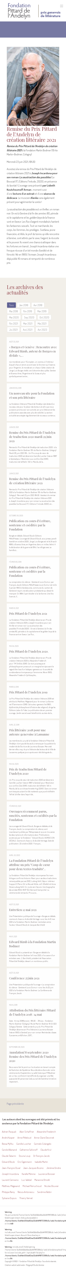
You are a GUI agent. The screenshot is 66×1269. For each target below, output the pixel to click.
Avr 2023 (42, 329)
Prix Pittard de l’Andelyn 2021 (28, 613)
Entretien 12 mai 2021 (23, 910)
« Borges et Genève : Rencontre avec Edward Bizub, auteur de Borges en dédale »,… (33, 351)
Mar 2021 (27, 323)
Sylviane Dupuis (9, 1198)
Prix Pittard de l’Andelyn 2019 (28, 692)
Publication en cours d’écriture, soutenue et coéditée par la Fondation (30, 525)
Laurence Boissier (46, 1173)
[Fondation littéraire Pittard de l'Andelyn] (34, 11)
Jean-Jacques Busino (33, 1167)
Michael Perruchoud (32, 1186)
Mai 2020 (14, 317)
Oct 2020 (44, 317)
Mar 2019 (41, 311)
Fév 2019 (27, 311)
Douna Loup (24, 1155)
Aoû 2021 (27, 329)
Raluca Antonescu (26, 1192)
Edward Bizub (8, 1161)
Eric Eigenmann (25, 1161)
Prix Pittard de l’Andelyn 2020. (28, 651)
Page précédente (15, 1103)
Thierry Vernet (26, 1198)
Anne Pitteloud (24, 1137)
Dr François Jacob (41, 1155)
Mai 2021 (42, 323)
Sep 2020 (29, 317)
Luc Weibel (26, 1179)
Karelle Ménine (28, 1173)
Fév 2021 (13, 323)
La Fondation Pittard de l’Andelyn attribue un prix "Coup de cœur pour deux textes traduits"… (31, 865)
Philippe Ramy (8, 1192)
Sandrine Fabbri (44, 1192)
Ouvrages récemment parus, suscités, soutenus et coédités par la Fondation (33, 815)
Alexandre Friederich (46, 1131)
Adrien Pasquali (9, 1131)
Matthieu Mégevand (11, 1186)
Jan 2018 (23, 305)
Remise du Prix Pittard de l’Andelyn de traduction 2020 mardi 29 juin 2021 (32, 437)
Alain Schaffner (27, 1131)
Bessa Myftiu (7, 1143)
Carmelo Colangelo (42, 1143)
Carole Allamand (9, 1149)
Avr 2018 (37, 305)
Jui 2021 (13, 329)
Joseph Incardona (10, 1173)
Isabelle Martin (41, 1161)
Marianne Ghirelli (42, 1179)
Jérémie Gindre (53, 1167)
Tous (11, 305)
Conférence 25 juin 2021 (24, 978)
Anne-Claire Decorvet (44, 1137)
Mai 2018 (13, 311)
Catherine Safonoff (29, 1149)
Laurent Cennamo (10, 1179)
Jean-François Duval (11, 1167)
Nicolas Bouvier (51, 1186)
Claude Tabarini (9, 1155)
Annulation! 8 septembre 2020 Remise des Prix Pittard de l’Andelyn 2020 (33, 1056)
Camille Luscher (23, 1143)
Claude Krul (46, 1149)
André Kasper (8, 1137)
